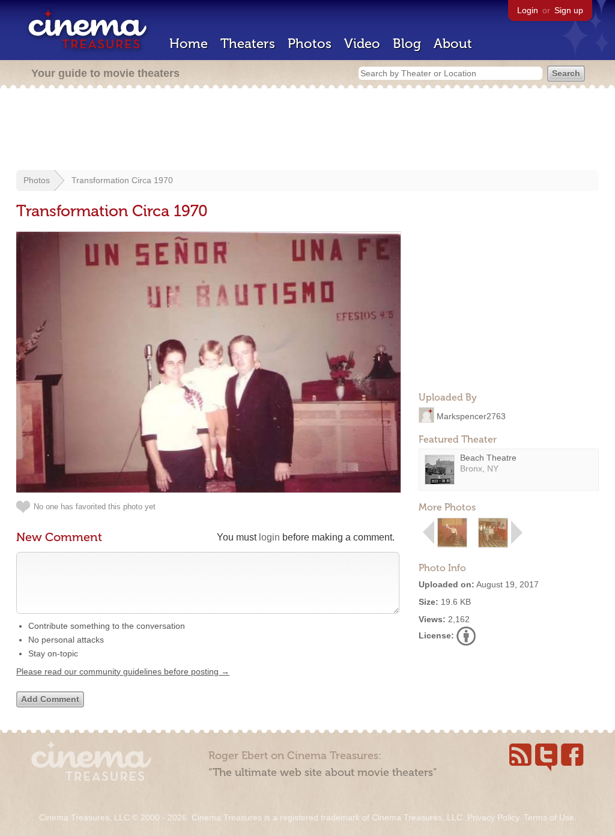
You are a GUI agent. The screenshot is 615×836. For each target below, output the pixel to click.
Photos (310, 43)
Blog (407, 43)
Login (527, 10)
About (453, 43)
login (269, 537)
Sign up (568, 10)
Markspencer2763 (471, 415)
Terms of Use (549, 817)
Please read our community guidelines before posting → (122, 671)
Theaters (247, 43)
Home (188, 43)
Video (362, 43)
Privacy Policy (493, 817)
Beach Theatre (488, 457)
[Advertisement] (307, 130)
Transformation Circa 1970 (122, 180)
